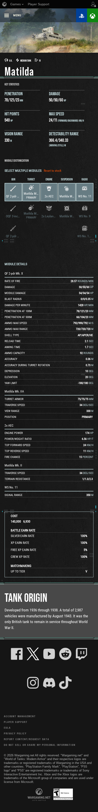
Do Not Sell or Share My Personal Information (39, 745)
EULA (7, 727)
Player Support (15, 722)
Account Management (20, 716)
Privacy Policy (15, 733)
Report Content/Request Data (26, 739)
